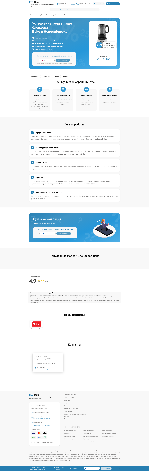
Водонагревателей (88, 430)
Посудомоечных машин (109, 433)
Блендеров (105, 439)
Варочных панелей (70, 430)
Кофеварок (86, 439)
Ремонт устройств (64, 9)
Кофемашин (67, 433)
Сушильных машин (70, 439)
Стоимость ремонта (70, 394)
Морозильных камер (108, 436)
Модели (57, 76)
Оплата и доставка (69, 397)
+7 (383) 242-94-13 (84, 3)
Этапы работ (46, 76)
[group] (36, 325)
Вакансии (83, 9)
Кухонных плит (87, 433)
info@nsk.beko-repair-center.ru (46, 363)
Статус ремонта (100, 3)
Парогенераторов (69, 442)
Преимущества (35, 76)
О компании (53, 9)
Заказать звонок (113, 3)
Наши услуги (68, 411)
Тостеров (104, 442)
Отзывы (96, 9)
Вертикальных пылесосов (90, 436)
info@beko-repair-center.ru (41, 412)
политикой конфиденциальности (65, 63)
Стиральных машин (70, 436)
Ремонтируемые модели (71, 408)
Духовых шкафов (107, 430)
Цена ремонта (75, 9)
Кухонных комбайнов (89, 442)
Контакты (90, 9)
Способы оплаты (69, 419)
